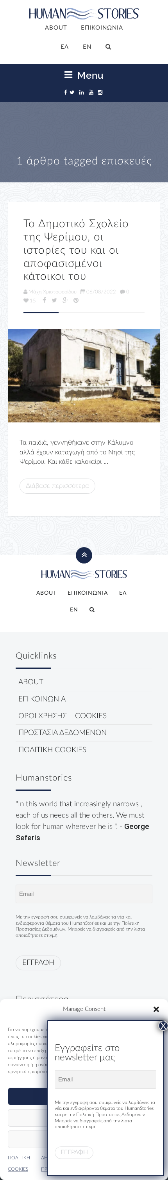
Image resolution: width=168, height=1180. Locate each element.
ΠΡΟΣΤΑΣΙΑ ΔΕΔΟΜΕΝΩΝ (62, 733)
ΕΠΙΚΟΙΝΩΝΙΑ (102, 28)
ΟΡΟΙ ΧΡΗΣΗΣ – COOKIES (62, 716)
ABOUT (56, 28)
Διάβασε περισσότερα (57, 485)
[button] (156, 1009)
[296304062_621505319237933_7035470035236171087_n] (84, 375)
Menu (89, 75)
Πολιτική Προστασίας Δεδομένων (110, 1114)
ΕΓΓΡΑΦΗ (38, 962)
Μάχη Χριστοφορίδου (53, 292)
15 (33, 301)
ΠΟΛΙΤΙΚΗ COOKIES (52, 750)
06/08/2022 (101, 292)
